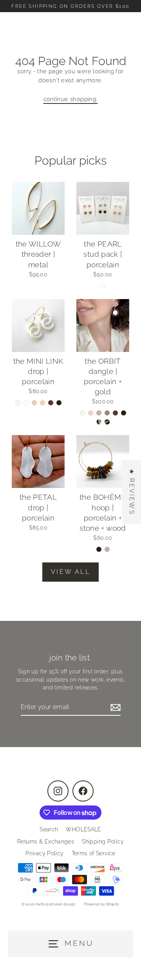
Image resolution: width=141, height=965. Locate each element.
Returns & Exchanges (45, 841)
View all (70, 571)
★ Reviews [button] (132, 492)
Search (49, 829)
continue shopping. (70, 99)
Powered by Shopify (101, 904)
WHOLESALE (83, 829)
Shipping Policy (103, 841)
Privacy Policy (44, 853)
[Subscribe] (114, 707)
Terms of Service (94, 853)
